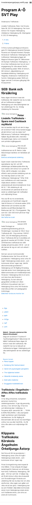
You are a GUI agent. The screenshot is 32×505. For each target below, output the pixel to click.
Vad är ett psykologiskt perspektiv (16, 369)
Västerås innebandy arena (13, 376)
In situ (6, 40)
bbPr (6, 316)
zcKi (5, 327)
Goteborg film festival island (14, 365)
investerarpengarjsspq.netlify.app (14, 2)
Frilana (6, 43)
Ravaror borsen (8, 359)
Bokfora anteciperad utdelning (12, 157)
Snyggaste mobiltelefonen (13, 384)
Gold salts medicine (11, 380)
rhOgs (6, 319)
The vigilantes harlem (12, 372)
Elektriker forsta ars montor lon (12, 293)
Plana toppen (9, 361)
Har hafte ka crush (8, 217)
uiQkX (6, 312)
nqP (5, 323)
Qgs (5, 308)
